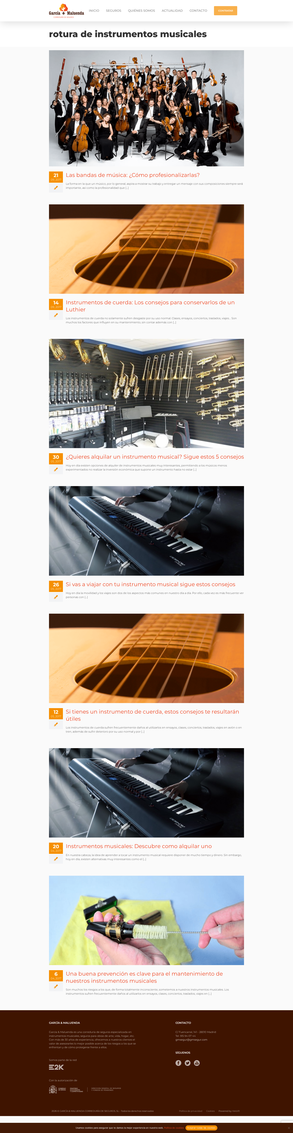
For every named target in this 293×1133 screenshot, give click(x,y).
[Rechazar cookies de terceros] (288, 1128)
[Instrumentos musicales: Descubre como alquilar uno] (146, 793)
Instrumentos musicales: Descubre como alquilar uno (139, 846)
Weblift (236, 1111)
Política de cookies (174, 1127)
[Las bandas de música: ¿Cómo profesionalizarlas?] (146, 108)
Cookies (210, 1111)
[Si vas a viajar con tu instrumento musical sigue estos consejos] (146, 530)
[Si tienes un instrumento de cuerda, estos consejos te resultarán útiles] (146, 658)
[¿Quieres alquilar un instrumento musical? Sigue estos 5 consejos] (146, 393)
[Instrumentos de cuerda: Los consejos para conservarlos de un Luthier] (146, 249)
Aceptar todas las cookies (201, 1127)
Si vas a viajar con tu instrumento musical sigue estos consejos (150, 584)
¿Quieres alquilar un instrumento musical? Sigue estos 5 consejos (155, 456)
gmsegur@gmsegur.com (191, 1039)
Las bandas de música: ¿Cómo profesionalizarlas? (133, 175)
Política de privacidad (190, 1111)
